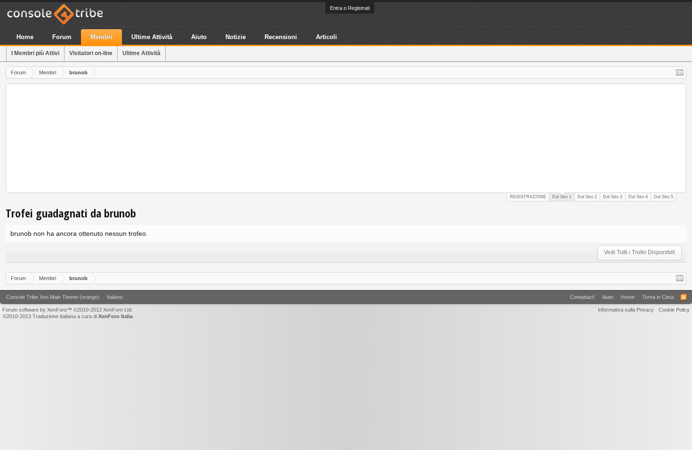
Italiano (115, 297)
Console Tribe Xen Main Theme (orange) (52, 297)
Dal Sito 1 (561, 196)
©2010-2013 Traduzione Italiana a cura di (68, 316)
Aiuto (199, 36)
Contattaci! (582, 297)
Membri (101, 36)
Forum (62, 36)
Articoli (326, 36)
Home (24, 36)
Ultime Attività (141, 53)
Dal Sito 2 (587, 196)
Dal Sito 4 (638, 196)
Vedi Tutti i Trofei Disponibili (639, 252)
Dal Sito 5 (663, 196)
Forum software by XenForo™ (67, 310)
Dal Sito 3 (612, 196)
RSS (683, 297)
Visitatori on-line (91, 53)
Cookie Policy (674, 310)
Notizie (235, 36)
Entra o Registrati (350, 8)
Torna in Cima (658, 297)
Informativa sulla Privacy (626, 310)
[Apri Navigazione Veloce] (680, 72)
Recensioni (281, 36)
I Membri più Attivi (35, 53)
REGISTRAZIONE (528, 196)
